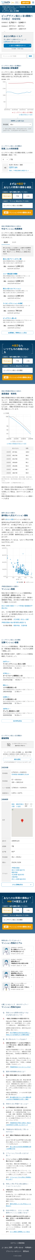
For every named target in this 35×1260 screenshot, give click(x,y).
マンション (7, 196)
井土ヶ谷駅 (25, 619)
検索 (30, 56)
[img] (17, 428)
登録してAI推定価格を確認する (18, 170)
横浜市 (6, 9)
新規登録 (21, 1243)
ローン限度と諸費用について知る (20, 1231)
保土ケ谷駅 (10, 519)
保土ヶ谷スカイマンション (12, 288)
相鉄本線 (17, 625)
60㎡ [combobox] (12, 124)
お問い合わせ (18, 1247)
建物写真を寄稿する (20, 745)
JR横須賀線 (16, 868)
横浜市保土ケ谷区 (20, 805)
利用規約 (28, 1247)
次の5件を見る (17, 721)
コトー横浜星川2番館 (10, 274)
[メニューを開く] (33, 3)
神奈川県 (29, 7)
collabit (19, 1256)
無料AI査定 (25, 2)
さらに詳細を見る (17, 884)
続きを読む (17, 759)
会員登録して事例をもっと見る (17, 332)
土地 (27, 196)
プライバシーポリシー (13, 1251)
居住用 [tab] (6, 242)
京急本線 (24, 625)
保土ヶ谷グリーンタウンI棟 (12, 259)
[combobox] (13, 56)
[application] (17, 99)
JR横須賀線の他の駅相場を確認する (13, 622)
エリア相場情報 (20, 7)
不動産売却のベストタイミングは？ (20, 1067)
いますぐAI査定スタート (17, 45)
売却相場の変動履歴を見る (19, 774)
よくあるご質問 (7, 1247)
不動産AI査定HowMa (8, 7)
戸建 (17, 196)
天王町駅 (17, 619)
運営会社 (26, 1251)
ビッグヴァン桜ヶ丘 (10, 318)
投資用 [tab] (14, 242)
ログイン (14, 1243)
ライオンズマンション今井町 (13, 303)
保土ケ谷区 (12, 9)
